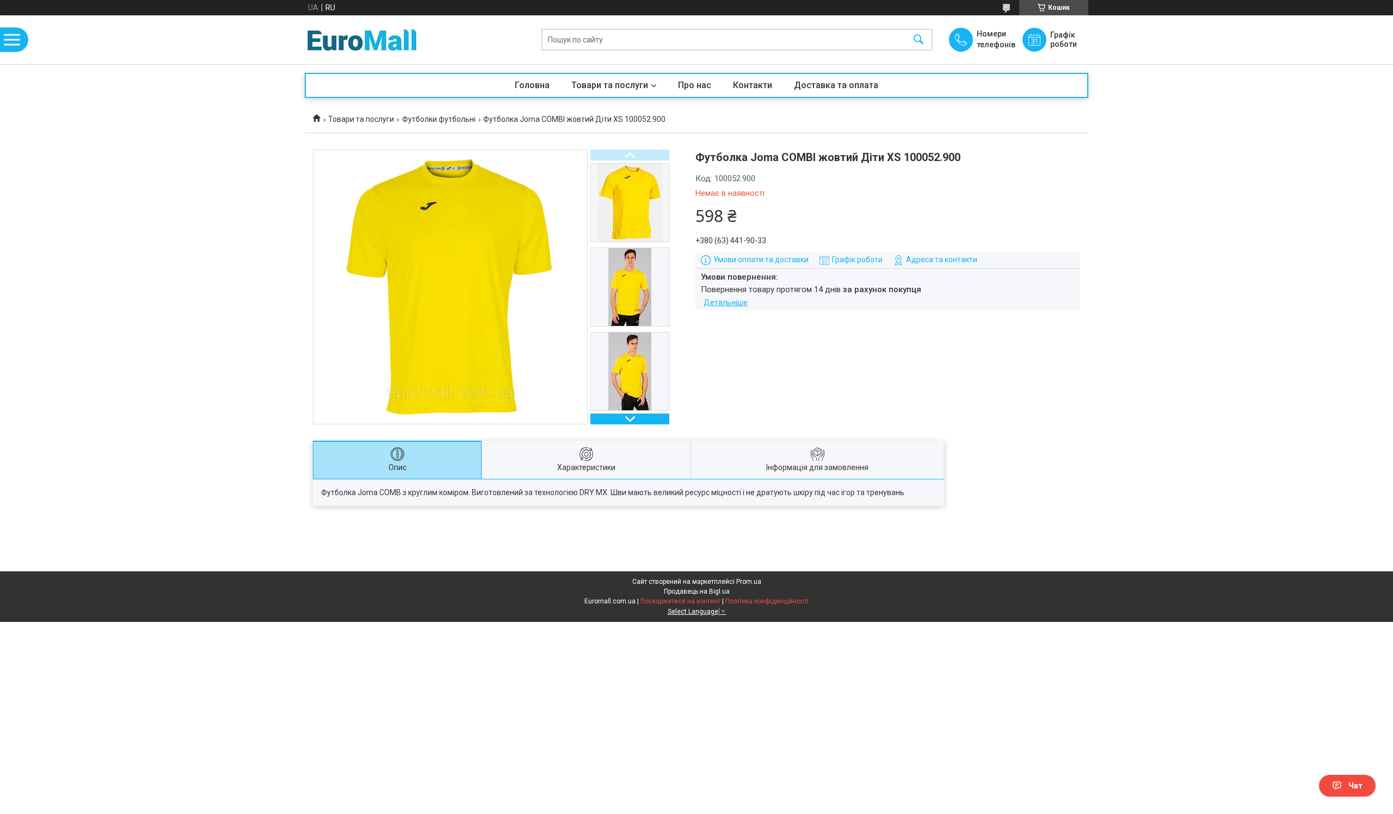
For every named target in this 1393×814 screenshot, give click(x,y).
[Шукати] (918, 40)
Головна (532, 85)
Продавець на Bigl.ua (697, 591)
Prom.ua (748, 581)
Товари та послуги (609, 85)
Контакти (752, 85)
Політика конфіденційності (767, 601)
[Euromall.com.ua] (361, 40)
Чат (1355, 785)
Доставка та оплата (836, 85)
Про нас (694, 85)
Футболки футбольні (439, 119)
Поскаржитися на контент (680, 601)
